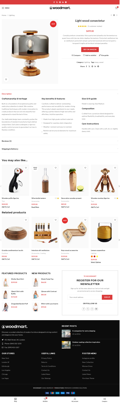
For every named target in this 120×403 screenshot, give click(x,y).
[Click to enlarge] (6, 79)
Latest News (45, 374)
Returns (44, 362)
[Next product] (116, 15)
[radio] (92, 256)
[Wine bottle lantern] (45, 180)
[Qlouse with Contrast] (35, 294)
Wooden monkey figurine (100, 198)
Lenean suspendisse (98, 250)
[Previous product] (111, 15)
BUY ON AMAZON (90, 49)
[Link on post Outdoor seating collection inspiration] (66, 345)
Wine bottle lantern (39, 198)
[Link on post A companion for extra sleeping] (66, 333)
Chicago (5, 374)
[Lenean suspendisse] (104, 232)
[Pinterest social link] (60, 2)
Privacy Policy (46, 358)
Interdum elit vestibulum (40, 250)
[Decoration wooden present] (75, 180)
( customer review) (95, 26)
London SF (5, 362)
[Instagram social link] (92, 309)
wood (101, 62)
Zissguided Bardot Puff (19, 304)
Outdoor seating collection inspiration (86, 342)
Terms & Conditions (48, 366)
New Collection (88, 362)
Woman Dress (87, 366)
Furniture (5, 253)
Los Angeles (6, 370)
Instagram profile (88, 358)
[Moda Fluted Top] (35, 282)
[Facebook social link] (54, 2)
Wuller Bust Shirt (17, 279)
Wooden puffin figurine (10, 198)
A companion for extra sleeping (83, 331)
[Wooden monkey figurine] (104, 180)
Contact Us (45, 370)
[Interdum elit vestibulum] (45, 232)
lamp (97, 62)
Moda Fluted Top (47, 279)
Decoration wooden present (71, 198)
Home (4, 15)
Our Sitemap (46, 378)
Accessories (35, 201)
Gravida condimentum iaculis (12, 250)
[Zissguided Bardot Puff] (5, 307)
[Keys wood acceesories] (75, 232)
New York (5, 358)
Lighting (12, 15)
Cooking (43, 253)
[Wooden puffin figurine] (15, 180)
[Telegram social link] (65, 2)
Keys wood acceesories (69, 250)
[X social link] (56, 2)
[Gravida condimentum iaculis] (15, 232)
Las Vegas (5, 378)
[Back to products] (114, 15)
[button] (6, 207)
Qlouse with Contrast (49, 291)
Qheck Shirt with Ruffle (17, 292)
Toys (3, 201)
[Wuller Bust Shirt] (5, 282)
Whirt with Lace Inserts (49, 304)
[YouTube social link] (96, 309)
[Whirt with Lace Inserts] (35, 307)
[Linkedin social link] (63, 2)
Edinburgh (5, 366)
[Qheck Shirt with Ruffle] (5, 294)
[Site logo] (60, 8)
